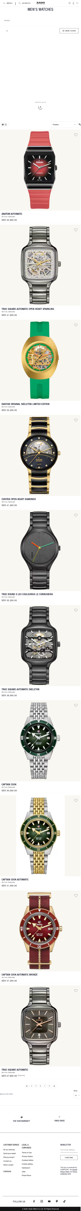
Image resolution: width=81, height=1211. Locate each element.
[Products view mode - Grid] (5, 124)
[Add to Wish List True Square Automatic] (76, 990)
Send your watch (9, 1153)
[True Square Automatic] (40, 1026)
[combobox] (6, 30)
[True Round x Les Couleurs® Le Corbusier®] (40, 550)
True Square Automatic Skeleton (20, 689)
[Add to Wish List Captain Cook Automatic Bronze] (76, 895)
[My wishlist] (77, 3)
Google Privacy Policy (68, 1170)
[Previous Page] (27, 1086)
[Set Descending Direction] (79, 124)
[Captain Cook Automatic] (40, 835)
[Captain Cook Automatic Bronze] (40, 930)
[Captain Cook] (40, 740)
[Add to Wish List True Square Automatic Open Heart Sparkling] (76, 230)
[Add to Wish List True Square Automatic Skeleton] (76, 610)
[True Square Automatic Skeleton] (40, 645)
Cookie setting (27, 1164)
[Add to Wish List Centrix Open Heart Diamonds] (76, 420)
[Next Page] (54, 1086)
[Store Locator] (69, 3)
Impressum (26, 1168)
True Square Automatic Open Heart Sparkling (28, 308)
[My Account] (73, 3)
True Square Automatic (15, 1069)
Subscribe (69, 1157)
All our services (9, 1149)
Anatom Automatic (12, 213)
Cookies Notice (27, 1160)
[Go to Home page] (40, 3)
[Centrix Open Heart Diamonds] (40, 455)
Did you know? (9, 1157)
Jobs (23, 1171)
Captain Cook (9, 784)
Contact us (7, 1161)
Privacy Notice (27, 1156)
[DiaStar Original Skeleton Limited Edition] (40, 360)
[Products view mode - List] (2, 124)
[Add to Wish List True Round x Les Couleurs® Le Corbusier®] (76, 515)
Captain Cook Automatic (15, 879)
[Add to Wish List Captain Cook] (76, 705)
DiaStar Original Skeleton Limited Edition (26, 403)
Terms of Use (27, 1152)
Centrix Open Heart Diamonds (19, 499)
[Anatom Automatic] (40, 170)
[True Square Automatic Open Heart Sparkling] (40, 265)
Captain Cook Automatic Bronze (20, 974)
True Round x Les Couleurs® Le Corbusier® (27, 594)
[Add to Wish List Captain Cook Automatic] (76, 800)
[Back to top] (40, 107)
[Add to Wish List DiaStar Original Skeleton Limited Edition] (76, 325)
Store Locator (8, 1165)
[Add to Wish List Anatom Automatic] (76, 135)
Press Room (26, 1175)
